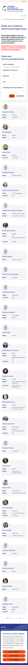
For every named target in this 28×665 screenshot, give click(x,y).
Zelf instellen (14, 655)
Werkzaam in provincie (10, 70)
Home (1, 19)
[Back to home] (13, 8)
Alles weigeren (14, 659)
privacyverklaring (7, 647)
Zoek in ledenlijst (8, 64)
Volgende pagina (23, 618)
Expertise (6, 76)
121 (20, 618)
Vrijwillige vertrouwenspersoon (13, 87)
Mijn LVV (24, 1)
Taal (4, 82)
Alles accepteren (14, 652)
